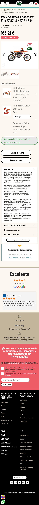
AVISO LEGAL (24, 363)
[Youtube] (23, 482)
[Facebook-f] (19, 482)
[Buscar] (7, 3)
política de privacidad (29, 373)
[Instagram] (11, 482)
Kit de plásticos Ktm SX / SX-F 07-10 (21, 107)
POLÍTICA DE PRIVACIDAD (13, 363)
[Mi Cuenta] (31, 3)
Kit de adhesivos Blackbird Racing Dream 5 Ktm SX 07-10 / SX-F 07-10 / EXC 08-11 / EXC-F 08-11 (21, 94)
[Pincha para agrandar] (4, 65)
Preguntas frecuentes (12, 235)
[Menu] (3, 3)
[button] (3, 54)
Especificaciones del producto (15, 225)
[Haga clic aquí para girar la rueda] (3, 497)
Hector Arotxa (10, 295)
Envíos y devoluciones (12, 230)
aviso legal (8, 375)
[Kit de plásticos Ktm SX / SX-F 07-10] (7, 111)
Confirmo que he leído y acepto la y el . (21, 374)
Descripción (8, 169)
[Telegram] (15, 482)
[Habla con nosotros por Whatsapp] (3, 501)
